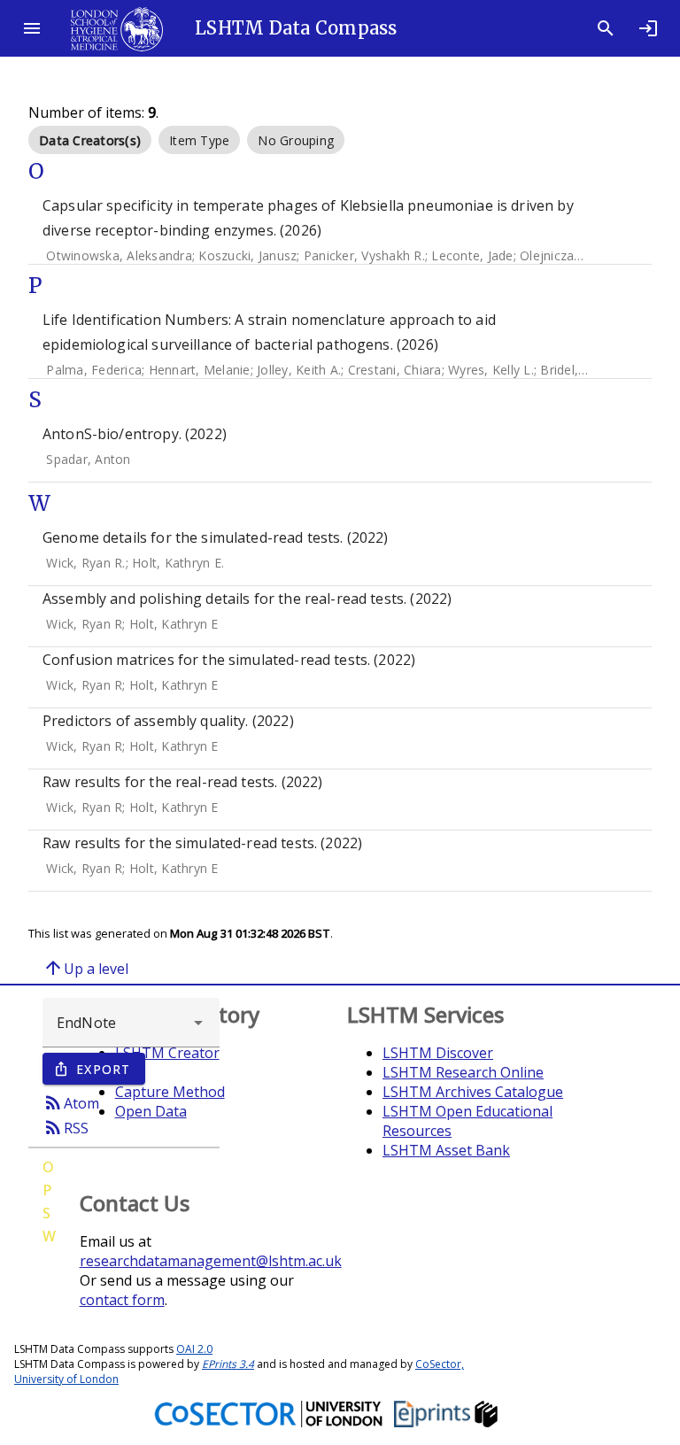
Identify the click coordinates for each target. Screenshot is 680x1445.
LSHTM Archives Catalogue (472, 1091)
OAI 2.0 (194, 1348)
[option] (89, 140)
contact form (122, 1300)
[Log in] (648, 28)
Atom (70, 1102)
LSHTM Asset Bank (446, 1150)
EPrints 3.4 (228, 1364)
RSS (65, 1127)
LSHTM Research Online (463, 1072)
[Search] (605, 28)
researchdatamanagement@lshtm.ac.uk (211, 1261)
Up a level (85, 967)
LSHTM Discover (437, 1052)
